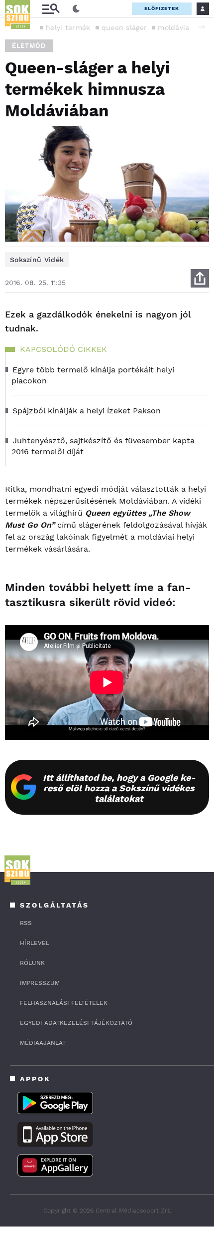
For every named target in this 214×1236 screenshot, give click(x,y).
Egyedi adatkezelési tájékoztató (76, 1022)
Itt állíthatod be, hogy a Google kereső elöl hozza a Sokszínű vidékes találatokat (119, 788)
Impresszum (40, 982)
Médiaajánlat (43, 1042)
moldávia (173, 27)
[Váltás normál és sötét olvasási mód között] (76, 9)
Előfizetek (161, 8)
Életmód (29, 45)
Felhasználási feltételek (63, 1002)
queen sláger (124, 27)
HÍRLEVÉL (34, 942)
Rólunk (32, 962)
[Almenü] (50, 8)
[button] (201, 26)
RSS (26, 923)
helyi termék (68, 27)
